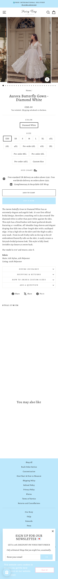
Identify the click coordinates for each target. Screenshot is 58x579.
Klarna (29, 494)
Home (28, 90)
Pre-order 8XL (20, 154)
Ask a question (29, 285)
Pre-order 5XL (29, 146)
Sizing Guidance (29, 269)
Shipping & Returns (29, 274)
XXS (7, 138)
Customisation (29, 471)
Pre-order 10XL (21, 161)
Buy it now (29, 201)
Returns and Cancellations (29, 503)
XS (15, 138)
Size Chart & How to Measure (29, 476)
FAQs (29, 516)
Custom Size (38, 161)
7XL (50, 146)
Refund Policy (29, 485)
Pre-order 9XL (38, 154)
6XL (42, 146)
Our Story (29, 512)
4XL (16, 146)
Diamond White (29, 125)
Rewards (29, 521)
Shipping (25, 110)
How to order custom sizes (29, 279)
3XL (7, 146)
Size (28, 133)
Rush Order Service (29, 467)
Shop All (29, 462)
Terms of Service (29, 498)
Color (29, 120)
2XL (51, 138)
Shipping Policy (29, 480)
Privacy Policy (29, 489)
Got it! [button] (45, 570)
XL (43, 138)
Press (29, 525)
